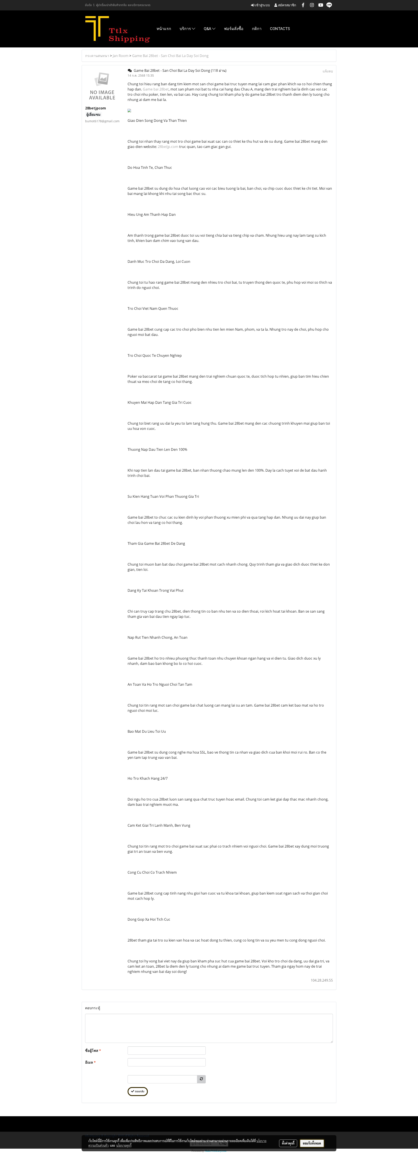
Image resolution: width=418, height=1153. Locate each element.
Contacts (280, 28)
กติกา (256, 28)
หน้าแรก (164, 28)
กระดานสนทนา (97, 55)
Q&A (208, 28)
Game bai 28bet (156, 89)
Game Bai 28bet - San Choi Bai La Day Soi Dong (170, 55)
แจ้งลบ (328, 71)
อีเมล (90, 1062)
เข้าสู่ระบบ (262, 5)
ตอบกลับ (139, 1091)
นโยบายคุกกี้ (123, 1145)
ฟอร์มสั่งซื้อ (233, 28)
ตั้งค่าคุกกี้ (288, 1143)
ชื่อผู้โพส (93, 1050)
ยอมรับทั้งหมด (312, 1143)
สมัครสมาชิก (286, 5)
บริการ (186, 28)
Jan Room (120, 55)
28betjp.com (168, 146)
